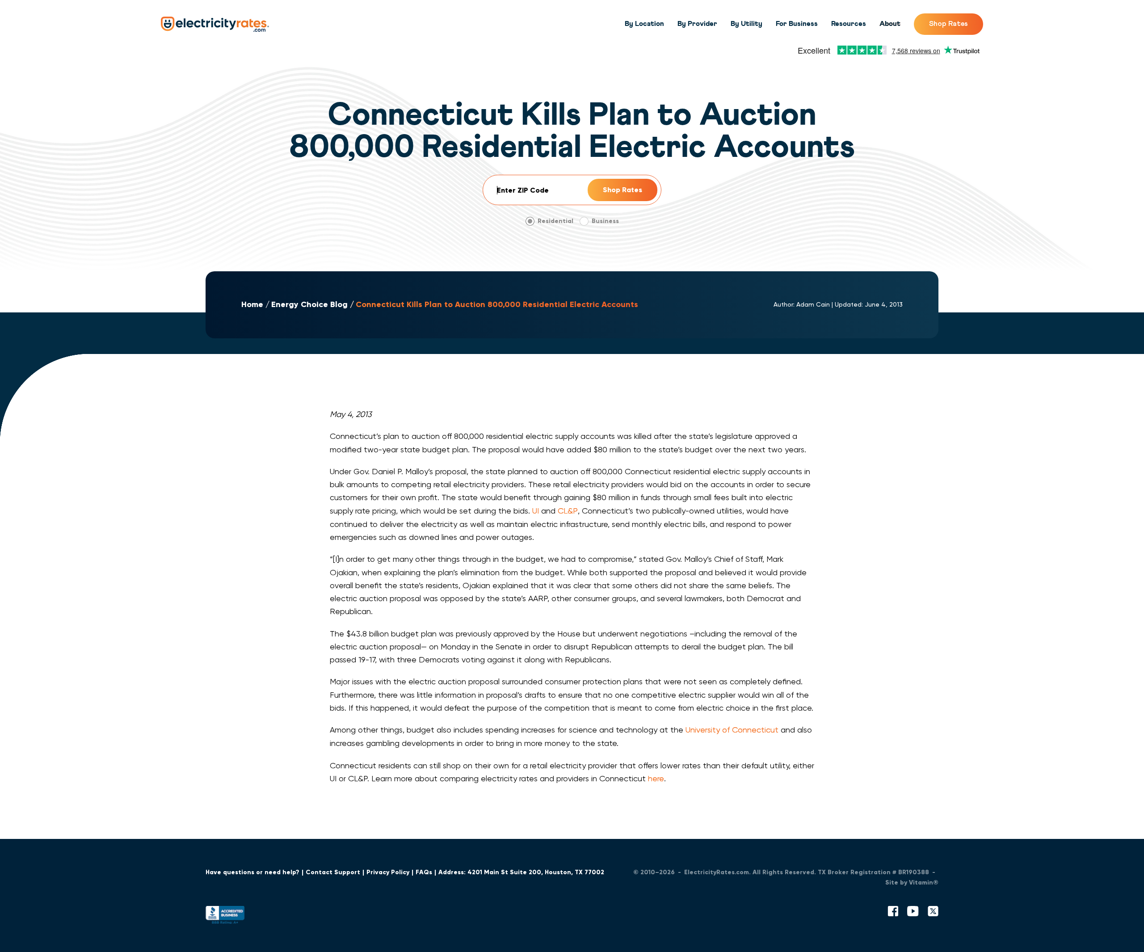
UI (535, 510)
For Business (797, 23)
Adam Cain (813, 304)
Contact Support (333, 872)
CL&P (568, 510)
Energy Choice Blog (309, 304)
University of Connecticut (732, 729)
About (889, 23)
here (656, 778)
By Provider (697, 23)
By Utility (746, 23)
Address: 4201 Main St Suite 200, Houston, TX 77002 (521, 872)
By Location (644, 23)
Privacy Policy (387, 872)
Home (252, 304)
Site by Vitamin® (911, 882)
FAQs (424, 872)
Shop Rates (948, 23)
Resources (848, 23)
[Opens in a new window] (225, 917)
